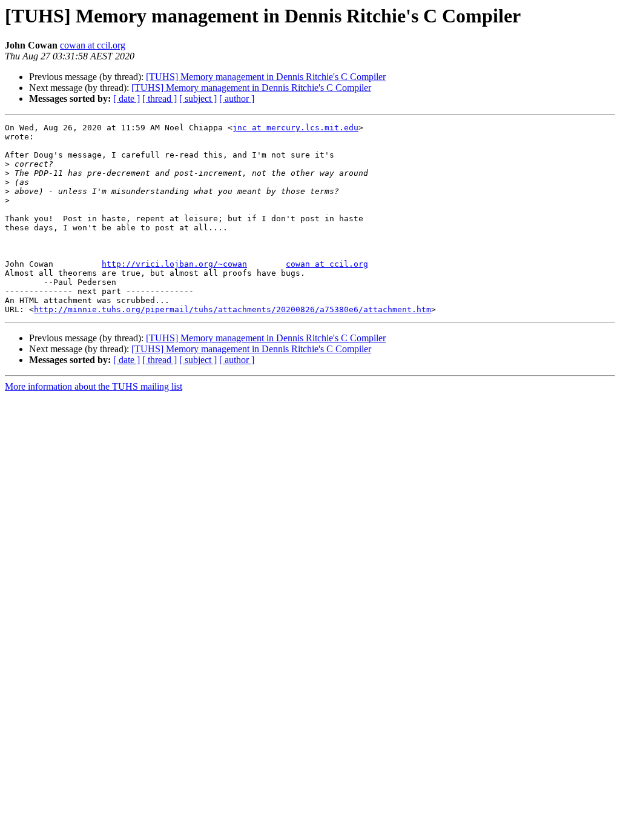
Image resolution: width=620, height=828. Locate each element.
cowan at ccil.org (92, 45)
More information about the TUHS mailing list (93, 386)
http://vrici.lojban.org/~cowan (174, 264)
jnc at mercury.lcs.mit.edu (295, 127)
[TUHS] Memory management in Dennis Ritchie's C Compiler (266, 77)
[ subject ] (198, 98)
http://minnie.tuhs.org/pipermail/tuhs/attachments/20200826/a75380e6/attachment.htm (232, 309)
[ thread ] (159, 98)
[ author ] (236, 98)
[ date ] (126, 98)
